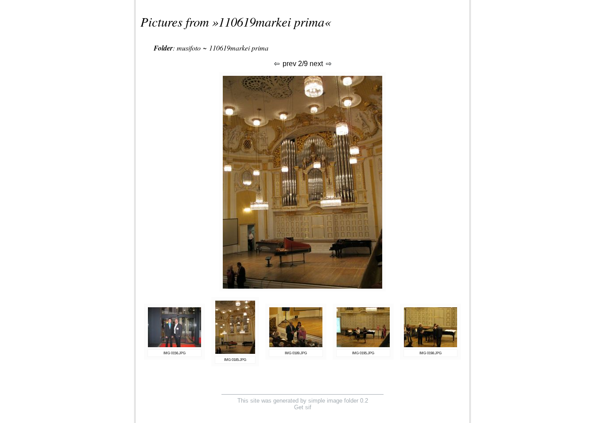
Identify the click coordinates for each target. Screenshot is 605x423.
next (317, 63)
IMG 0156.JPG (174, 353)
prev (288, 63)
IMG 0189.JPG (296, 353)
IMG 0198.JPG (430, 353)
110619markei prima (271, 21)
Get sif (302, 407)
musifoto (189, 47)
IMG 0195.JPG (363, 353)
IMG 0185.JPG (235, 360)
